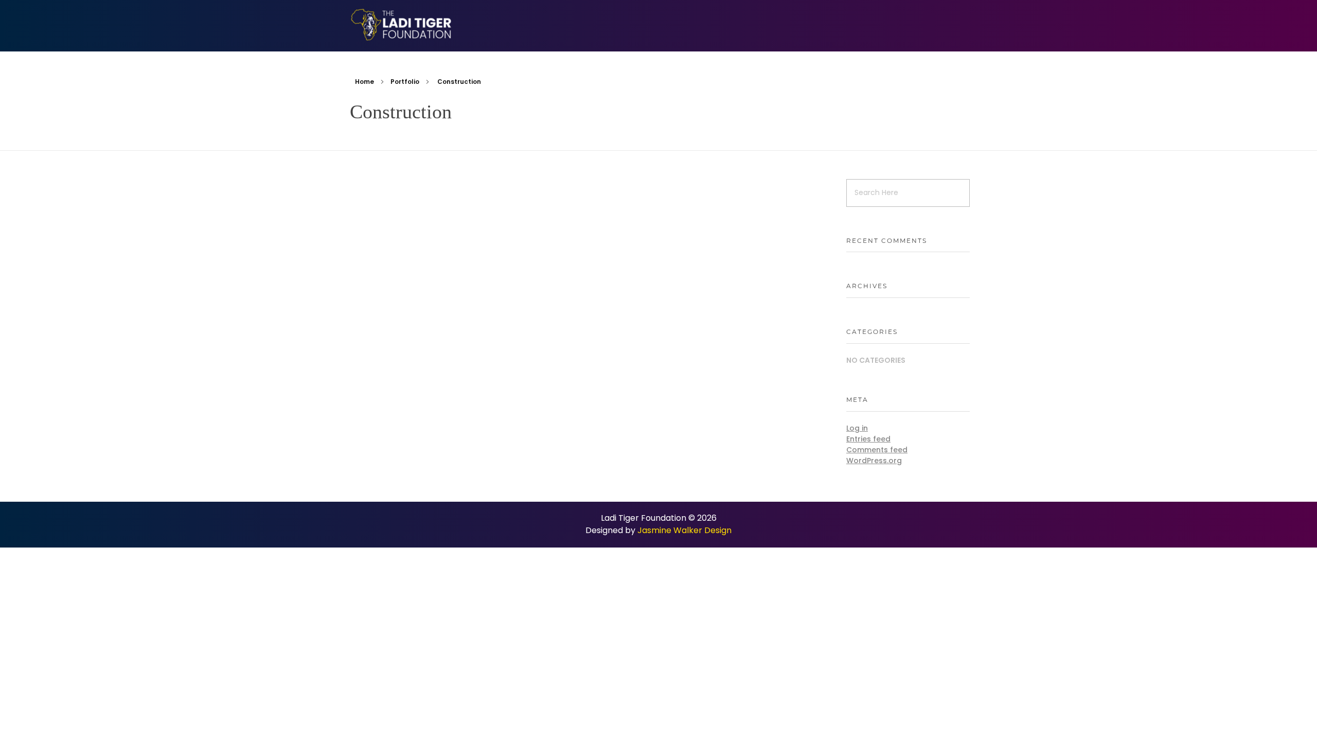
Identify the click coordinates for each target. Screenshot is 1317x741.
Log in (857, 428)
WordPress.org (874, 460)
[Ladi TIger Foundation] (401, 25)
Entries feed (868, 439)
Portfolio (404, 81)
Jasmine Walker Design (684, 530)
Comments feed (876, 450)
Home (364, 81)
